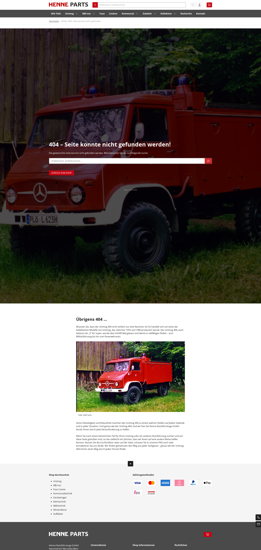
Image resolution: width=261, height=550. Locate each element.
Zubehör (147, 13)
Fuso (102, 13)
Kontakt (200, 13)
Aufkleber (58, 513)
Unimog (69, 13)
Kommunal (128, 13)
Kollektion (166, 13)
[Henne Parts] (68, 4)
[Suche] (208, 161)
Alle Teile (56, 13)
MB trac (86, 13)
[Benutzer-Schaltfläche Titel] (199, 4)
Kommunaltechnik (62, 493)
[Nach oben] (130, 463)
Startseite (54, 21)
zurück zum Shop (61, 172)
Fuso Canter (59, 489)
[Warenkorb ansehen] (209, 4)
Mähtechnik (59, 505)
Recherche (186, 13)
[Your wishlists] (193, 4)
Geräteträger (60, 497)
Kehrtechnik (59, 501)
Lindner (113, 13)
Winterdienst (60, 509)
